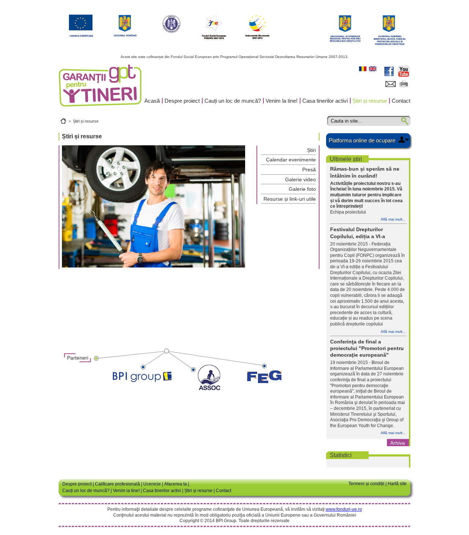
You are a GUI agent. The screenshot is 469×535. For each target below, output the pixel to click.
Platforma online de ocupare (362, 140)
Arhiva (397, 443)
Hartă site (397, 483)
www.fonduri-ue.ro (344, 509)
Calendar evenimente (291, 160)
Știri (311, 150)
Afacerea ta (175, 484)
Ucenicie (152, 484)
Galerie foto (302, 189)
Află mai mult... (393, 219)
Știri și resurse (369, 101)
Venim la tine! (282, 101)
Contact (401, 101)
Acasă (152, 101)
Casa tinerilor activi (325, 101)
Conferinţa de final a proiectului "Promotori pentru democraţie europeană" (367, 348)
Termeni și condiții (366, 483)
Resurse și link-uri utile (289, 199)
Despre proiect (182, 101)
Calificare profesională (117, 484)
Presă (309, 169)
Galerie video (300, 179)
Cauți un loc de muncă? (232, 101)
